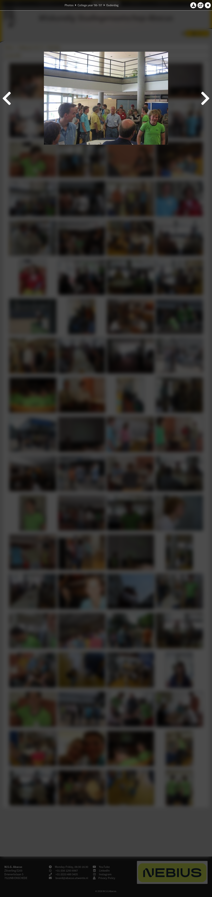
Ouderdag (112, 5)
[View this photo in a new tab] (201, 5)
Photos (69, 5)
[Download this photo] (193, 5)
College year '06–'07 (90, 5)
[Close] (208, 5)
